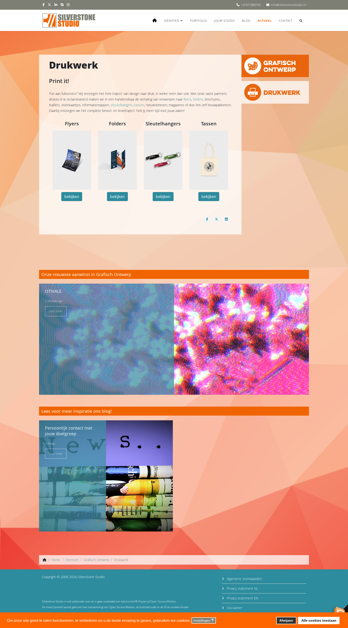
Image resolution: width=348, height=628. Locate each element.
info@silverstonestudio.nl (288, 5)
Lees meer (56, 311)
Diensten (171, 21)
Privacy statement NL (242, 588)
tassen (139, 105)
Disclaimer (234, 608)
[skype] (62, 4)
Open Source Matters (163, 601)
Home (55, 560)
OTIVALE (53, 291)
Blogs (51, 443)
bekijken (71, 196)
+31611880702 (251, 5)
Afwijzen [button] (286, 620)
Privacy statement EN (242, 598)
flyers (187, 99)
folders (198, 99)
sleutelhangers (122, 105)
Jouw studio (224, 21)
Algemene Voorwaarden (244, 578)
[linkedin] (55, 4)
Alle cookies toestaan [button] (318, 620)
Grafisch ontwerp (96, 560)
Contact (285, 21)
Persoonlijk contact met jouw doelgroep (68, 430)
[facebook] (43, 4)
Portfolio (198, 21)
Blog (246, 21)
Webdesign (55, 301)
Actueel (265, 21)
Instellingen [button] (203, 621)
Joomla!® (132, 601)
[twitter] (49, 4)
